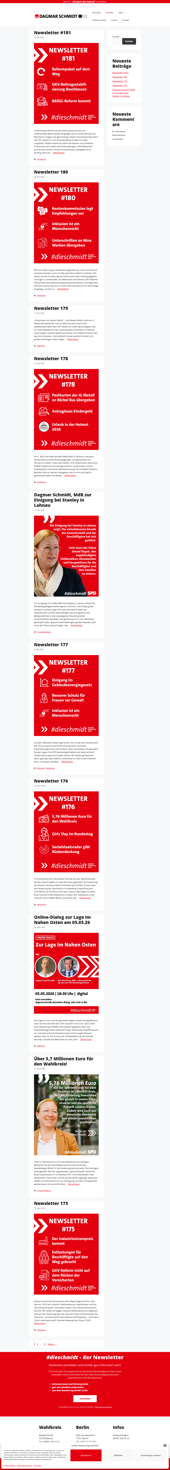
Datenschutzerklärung (24, 1466)
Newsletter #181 (52, 32)
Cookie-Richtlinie (9, 1466)
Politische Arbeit (99, 20)
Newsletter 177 (51, 644)
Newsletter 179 (51, 308)
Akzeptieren (86, 1455)
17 (45, 1344)
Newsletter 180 (51, 172)
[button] (165, 1445)
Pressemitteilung (44, 632)
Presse (114, 20)
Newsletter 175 (51, 1203)
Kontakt (125, 20)
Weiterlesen (59, 152)
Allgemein (41, 346)
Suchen (115, 36)
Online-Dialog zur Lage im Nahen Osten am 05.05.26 (62, 919)
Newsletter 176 (51, 781)
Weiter (52, 1344)
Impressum (37, 1466)
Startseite (96, 12)
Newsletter (41, 159)
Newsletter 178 (51, 358)
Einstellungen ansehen (151, 1455)
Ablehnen (118, 1455)
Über (120, 12)
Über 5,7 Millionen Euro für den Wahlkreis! (63, 1061)
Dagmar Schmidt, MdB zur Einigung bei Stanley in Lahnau (63, 500)
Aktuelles (109, 12)
